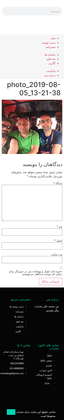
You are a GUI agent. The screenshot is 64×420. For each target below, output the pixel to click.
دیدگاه (57, 183)
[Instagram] (32, 25)
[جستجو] (6, 11)
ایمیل (58, 240)
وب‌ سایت (56, 254)
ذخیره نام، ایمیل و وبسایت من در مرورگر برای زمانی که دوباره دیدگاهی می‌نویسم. (35, 272)
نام (59, 226)
